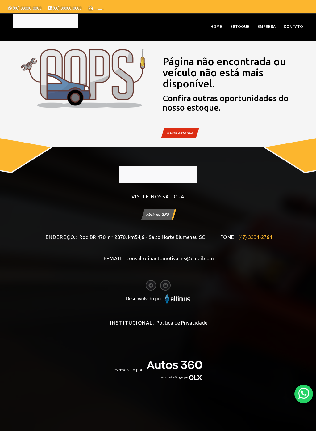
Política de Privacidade (181, 323)
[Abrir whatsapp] (303, 393)
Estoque (239, 26)
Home (216, 26)
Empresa (266, 26)
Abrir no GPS (158, 214)
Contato (293, 26)
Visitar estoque (180, 133)
